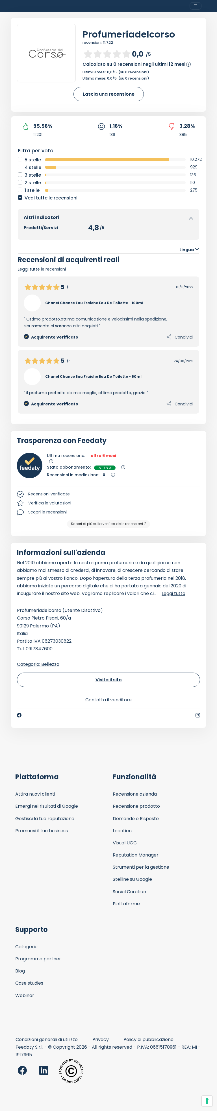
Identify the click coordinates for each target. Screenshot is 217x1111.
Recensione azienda (135, 794)
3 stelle (33, 175)
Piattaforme (126, 904)
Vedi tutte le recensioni (51, 198)
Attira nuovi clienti (35, 794)
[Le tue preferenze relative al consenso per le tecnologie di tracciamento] (207, 1101)
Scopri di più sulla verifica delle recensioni (107, 523)
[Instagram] (198, 715)
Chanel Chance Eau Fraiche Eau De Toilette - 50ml (93, 376)
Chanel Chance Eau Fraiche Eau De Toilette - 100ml (94, 302)
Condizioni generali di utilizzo (47, 1039)
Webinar (24, 995)
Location (122, 830)
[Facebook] (19, 715)
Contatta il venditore (108, 700)
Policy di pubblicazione (148, 1039)
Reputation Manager (136, 855)
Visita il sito (109, 680)
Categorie (26, 946)
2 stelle (33, 182)
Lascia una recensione (108, 94)
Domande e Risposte (136, 818)
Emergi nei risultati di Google (46, 806)
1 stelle (32, 190)
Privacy (100, 1039)
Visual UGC (125, 843)
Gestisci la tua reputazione (44, 818)
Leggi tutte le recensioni (42, 269)
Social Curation (129, 891)
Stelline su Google (132, 879)
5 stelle (33, 160)
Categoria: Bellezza (38, 664)
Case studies (29, 983)
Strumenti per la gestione (141, 867)
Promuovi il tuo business (41, 830)
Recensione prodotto (136, 806)
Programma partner (38, 959)
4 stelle (33, 167)
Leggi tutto (173, 593)
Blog (20, 971)
